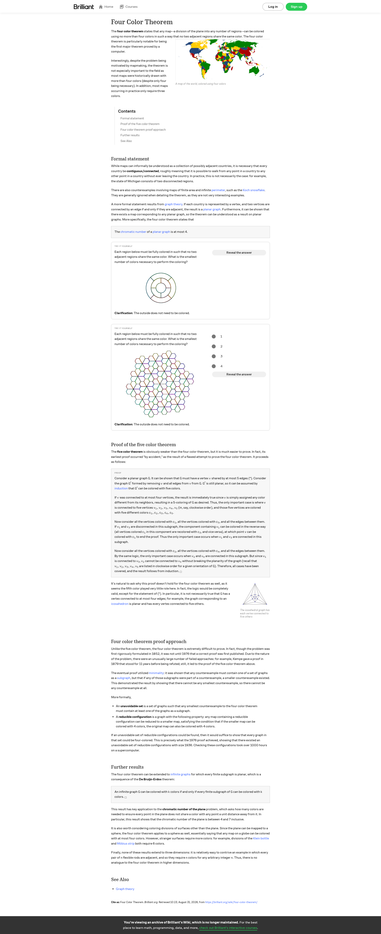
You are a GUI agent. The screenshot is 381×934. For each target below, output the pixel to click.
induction (121, 488)
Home (108, 7)
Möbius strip (126, 844)
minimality (156, 673)
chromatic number (133, 232)
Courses (131, 7)
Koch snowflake (254, 190)
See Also (126, 141)
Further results (130, 135)
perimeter (218, 190)
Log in (273, 7)
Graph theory (125, 889)
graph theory (173, 204)
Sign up (296, 7)
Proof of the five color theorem (140, 124)
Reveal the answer (239, 253)
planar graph (212, 209)
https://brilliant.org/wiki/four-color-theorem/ (231, 902)
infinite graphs (180, 774)
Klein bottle (261, 838)
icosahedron (119, 604)
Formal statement (132, 118)
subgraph (123, 678)
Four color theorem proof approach (143, 129)
